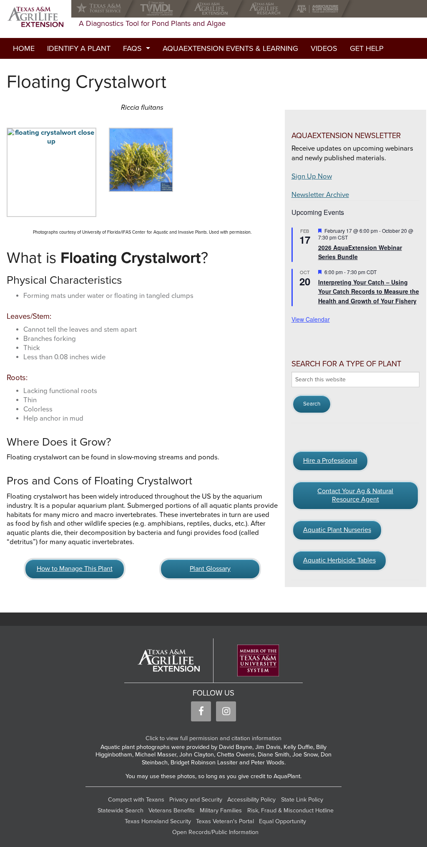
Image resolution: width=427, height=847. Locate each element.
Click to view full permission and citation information (213, 738)
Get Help (367, 48)
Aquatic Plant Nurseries (337, 530)
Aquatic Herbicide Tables (339, 560)
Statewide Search (120, 810)
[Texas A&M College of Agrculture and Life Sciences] (320, 9)
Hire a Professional (330, 460)
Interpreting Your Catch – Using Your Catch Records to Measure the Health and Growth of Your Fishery (368, 291)
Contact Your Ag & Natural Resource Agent (355, 495)
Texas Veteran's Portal (225, 821)
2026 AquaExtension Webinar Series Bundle (360, 252)
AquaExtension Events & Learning (230, 48)
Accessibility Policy (251, 799)
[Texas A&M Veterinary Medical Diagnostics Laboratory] (158, 9)
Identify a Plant (79, 48)
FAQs (132, 48)
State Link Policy (302, 799)
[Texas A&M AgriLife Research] (266, 9)
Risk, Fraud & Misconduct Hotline (290, 810)
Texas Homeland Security (158, 821)
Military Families (221, 810)
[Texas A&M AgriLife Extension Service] (213, 9)
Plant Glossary (210, 569)
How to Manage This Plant (75, 569)
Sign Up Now (311, 176)
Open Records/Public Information (215, 832)
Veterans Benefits (171, 810)
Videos (324, 48)
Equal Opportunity (282, 821)
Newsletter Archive (320, 195)
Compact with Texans (136, 799)
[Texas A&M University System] (258, 660)
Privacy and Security (195, 799)
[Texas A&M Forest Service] (105, 9)
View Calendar (310, 319)
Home (24, 48)
